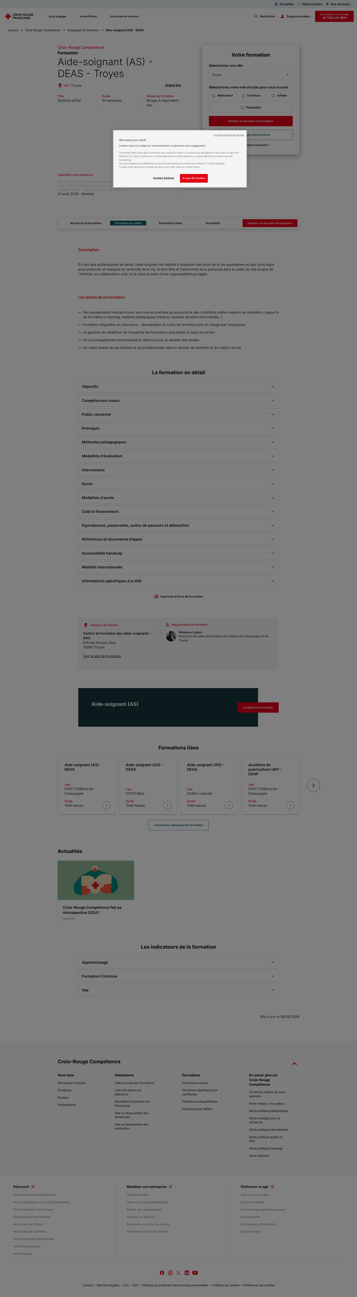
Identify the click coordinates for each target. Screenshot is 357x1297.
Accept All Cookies (193, 178)
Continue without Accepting (229, 135)
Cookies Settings (163, 177)
